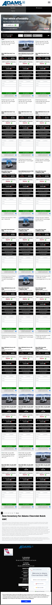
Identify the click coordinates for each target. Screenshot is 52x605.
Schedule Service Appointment (25, 577)
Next (17, 513)
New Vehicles (25, 570)
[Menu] (49, 2)
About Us (25, 579)
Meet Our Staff (25, 580)
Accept (26, 601)
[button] (11, 25)
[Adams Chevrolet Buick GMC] (13, 3)
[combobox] (20, 35)
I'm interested (9, 78)
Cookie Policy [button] (5, 598)
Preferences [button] (31, 598)
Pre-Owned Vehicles (25, 571)
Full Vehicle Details (9, 75)
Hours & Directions (25, 582)
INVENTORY (25, 568)
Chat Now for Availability (9, 72)
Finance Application (25, 574)
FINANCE (25, 572)
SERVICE (25, 576)
